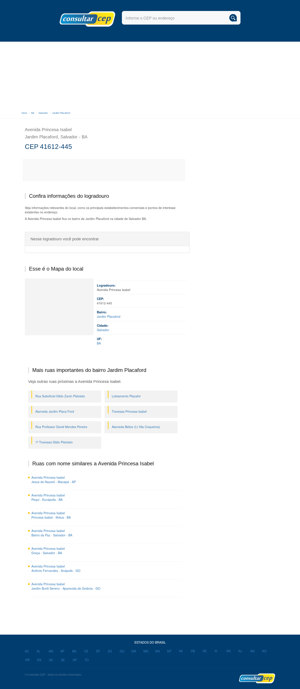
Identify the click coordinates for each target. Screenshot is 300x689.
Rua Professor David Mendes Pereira (61, 427)
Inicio (24, 113)
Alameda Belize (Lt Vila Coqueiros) (136, 427)
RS (39, 660)
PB (193, 651)
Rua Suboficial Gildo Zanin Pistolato (60, 396)
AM (51, 651)
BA (32, 113)
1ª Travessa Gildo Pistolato (54, 442)
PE (205, 651)
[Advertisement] (150, 74)
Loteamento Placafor (126, 396)
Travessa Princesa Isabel (129, 411)
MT (169, 651)
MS (157, 651)
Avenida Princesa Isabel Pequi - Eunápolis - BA (48, 497)
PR (228, 651)
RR (27, 660)
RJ (240, 651)
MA (134, 651)
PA (181, 651)
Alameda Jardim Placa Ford (54, 411)
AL (38, 651)
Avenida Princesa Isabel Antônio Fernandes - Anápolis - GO (55, 568)
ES (110, 651)
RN (252, 651)
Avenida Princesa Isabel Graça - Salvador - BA (48, 550)
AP (62, 651)
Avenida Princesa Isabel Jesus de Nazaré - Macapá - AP (53, 479)
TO (87, 660)
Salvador (43, 113)
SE (63, 660)
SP (75, 660)
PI (216, 651)
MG (145, 651)
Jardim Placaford (61, 113)
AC (27, 651)
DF (98, 651)
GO (122, 651)
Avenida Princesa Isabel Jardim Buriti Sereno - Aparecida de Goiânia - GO (65, 586)
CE (86, 651)
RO (264, 651)
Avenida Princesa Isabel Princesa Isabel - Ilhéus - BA (51, 515)
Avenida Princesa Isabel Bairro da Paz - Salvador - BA (51, 532)
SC (51, 660)
